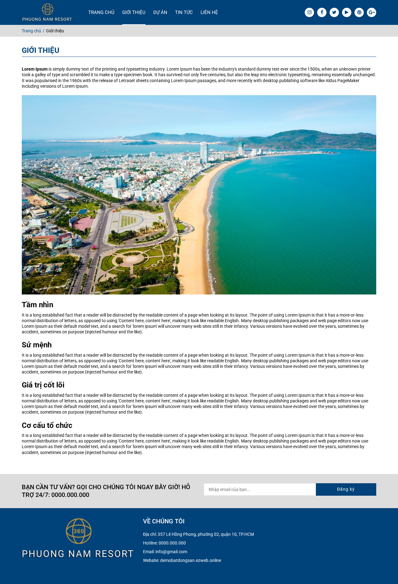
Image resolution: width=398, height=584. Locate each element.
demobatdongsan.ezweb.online (190, 560)
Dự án (160, 12)
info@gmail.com (171, 551)
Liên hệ (209, 12)
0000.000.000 (172, 542)
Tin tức (184, 12)
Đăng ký (346, 489)
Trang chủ (101, 12)
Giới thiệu (134, 12)
